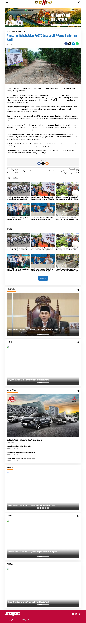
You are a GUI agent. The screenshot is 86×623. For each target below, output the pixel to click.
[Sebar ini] (66, 43)
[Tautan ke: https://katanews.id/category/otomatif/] (78, 390)
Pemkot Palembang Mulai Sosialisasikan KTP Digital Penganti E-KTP (64, 171)
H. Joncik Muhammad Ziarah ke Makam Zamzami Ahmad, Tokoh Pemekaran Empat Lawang (67, 219)
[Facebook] (39, 163)
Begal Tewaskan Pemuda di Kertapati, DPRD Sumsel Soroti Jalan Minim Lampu (33, 329)
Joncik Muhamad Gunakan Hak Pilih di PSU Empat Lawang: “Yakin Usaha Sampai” (42, 218)
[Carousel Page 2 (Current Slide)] (40, 334)
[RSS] (47, 163)
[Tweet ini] (69, 43)
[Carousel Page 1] (38, 334)
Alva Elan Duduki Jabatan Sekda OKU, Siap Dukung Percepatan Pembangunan (32, 552)
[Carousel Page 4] (45, 334)
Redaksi (23, 620)
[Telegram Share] (73, 43)
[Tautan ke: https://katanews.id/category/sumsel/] (78, 342)
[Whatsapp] (77, 43)
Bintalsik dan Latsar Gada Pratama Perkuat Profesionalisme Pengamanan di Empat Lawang (17, 198)
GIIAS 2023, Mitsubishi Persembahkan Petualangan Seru (24, 440)
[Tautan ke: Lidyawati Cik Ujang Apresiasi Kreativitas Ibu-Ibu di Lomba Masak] (43, 365)
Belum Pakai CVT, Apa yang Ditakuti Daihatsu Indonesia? (21, 452)
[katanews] (43, 2)
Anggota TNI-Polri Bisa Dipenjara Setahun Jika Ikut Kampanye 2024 (24, 171)
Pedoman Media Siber (32, 620)
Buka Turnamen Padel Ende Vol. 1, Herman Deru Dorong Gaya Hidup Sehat (31, 505)
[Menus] (7, 2)
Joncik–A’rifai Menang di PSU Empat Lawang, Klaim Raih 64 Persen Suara (18, 218)
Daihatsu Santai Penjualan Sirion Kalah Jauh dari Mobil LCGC (22, 458)
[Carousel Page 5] (48, 334)
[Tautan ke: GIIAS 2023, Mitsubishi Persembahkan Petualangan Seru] (43, 415)
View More (43, 278)
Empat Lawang (10, 44)
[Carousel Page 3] (43, 334)
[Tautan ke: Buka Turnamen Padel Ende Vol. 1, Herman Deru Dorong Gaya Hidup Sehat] (43, 490)
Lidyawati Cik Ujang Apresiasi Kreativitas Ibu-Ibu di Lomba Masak (28, 380)
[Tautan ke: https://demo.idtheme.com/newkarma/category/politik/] (78, 289)
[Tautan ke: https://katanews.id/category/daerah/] (78, 516)
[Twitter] (43, 163)
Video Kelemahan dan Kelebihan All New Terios (19, 446)
